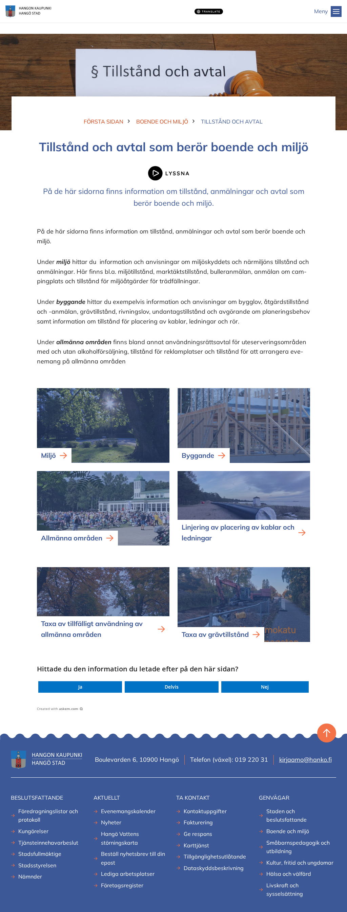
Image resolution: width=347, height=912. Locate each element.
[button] (80, 687)
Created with (57, 708)
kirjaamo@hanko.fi (305, 759)
